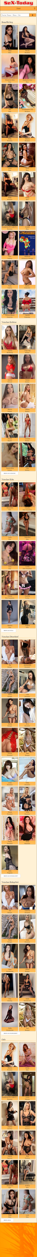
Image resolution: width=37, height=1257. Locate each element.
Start (18, 8)
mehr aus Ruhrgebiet (11, 1033)
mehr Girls (7, 1220)
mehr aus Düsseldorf (11, 876)
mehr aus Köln (8, 630)
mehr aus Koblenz (10, 473)
